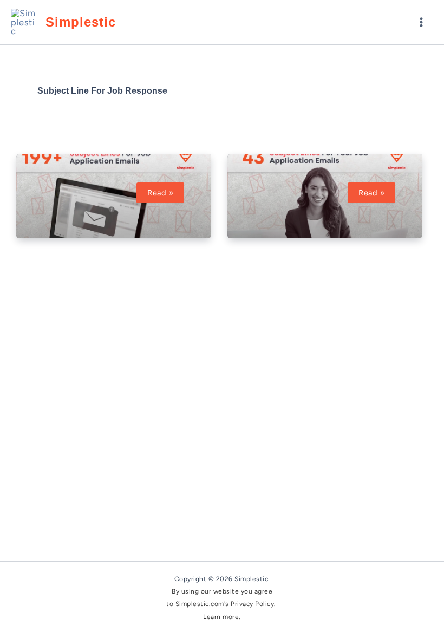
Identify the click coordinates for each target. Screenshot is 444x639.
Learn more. (222, 617)
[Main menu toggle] (421, 22)
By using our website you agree (222, 591)
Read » (165, 192)
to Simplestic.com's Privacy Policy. (222, 604)
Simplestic (80, 22)
